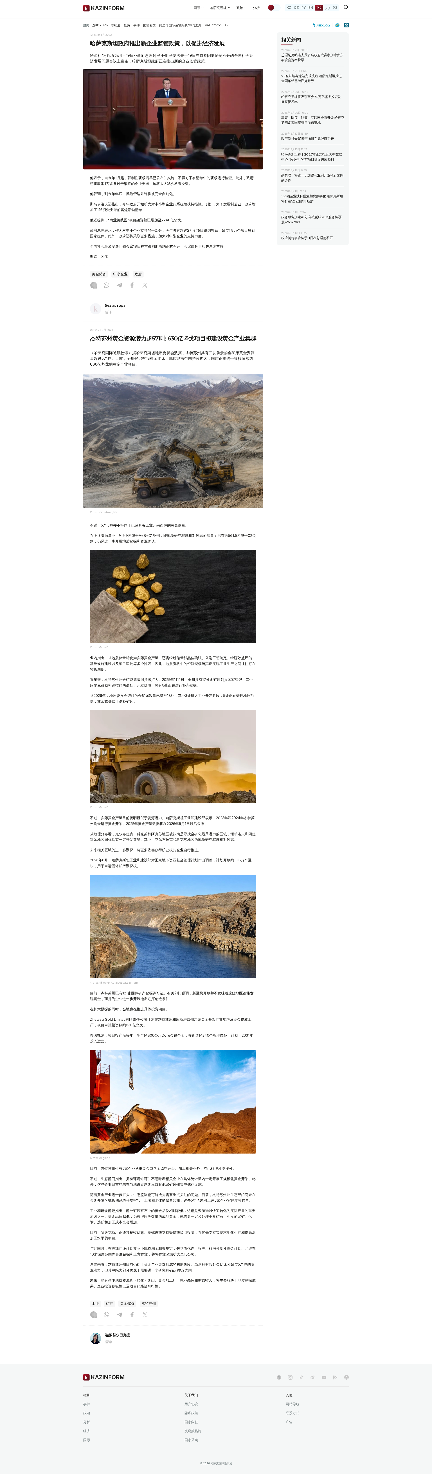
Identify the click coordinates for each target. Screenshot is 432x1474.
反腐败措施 (192, 1431)
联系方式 (292, 1413)
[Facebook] (132, 285)
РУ (304, 7)
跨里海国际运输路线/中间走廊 (180, 25)
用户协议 (191, 1404)
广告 (289, 1422)
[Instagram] (93, 285)
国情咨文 (149, 25)
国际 (86, 1440)
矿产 (109, 1303)
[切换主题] (274, 7)
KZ (289, 7)
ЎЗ (335, 7)
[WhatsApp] (106, 285)
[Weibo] (312, 1377)
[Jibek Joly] (323, 25)
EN (310, 7)
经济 (86, 1431)
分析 (256, 7)
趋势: (86, 25)
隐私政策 (191, 1413)
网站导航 (292, 1404)
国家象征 (191, 1422)
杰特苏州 (149, 1303)
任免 (127, 25)
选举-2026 (99, 25)
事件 (136, 25)
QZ (296, 7)
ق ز (327, 7)
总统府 (115, 25)
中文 (319, 7)
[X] (144, 285)
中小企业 (120, 274)
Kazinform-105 (216, 25)
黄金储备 (99, 274)
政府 (138, 274)
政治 (86, 1413)
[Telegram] (119, 285)
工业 (95, 1303)
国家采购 (191, 1440)
